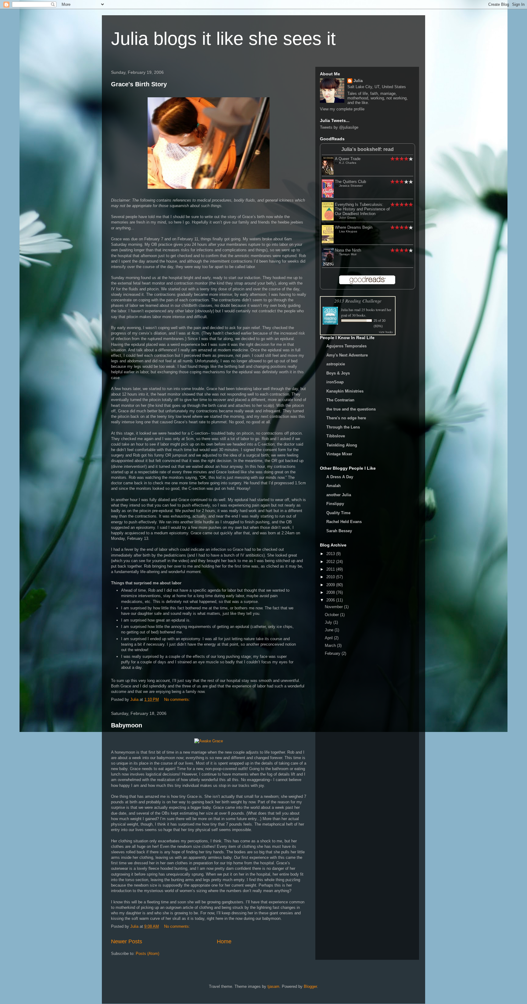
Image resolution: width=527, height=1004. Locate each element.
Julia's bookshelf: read (367, 149)
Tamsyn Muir (348, 254)
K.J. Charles (347, 162)
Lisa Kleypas (348, 231)
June (330, 630)
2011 (331, 569)
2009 (331, 585)
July (329, 622)
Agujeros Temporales (346, 346)
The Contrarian (340, 400)
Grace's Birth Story (139, 84)
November (334, 606)
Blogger (310, 986)
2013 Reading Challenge (358, 300)
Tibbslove (335, 436)
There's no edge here (346, 418)
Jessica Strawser (351, 185)
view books (386, 332)
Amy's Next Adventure (347, 355)
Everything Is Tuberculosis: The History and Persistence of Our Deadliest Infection (362, 209)
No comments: (177, 699)
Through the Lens (343, 427)
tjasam (273, 986)
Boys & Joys (338, 373)
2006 (331, 600)
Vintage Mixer (339, 454)
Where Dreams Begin (353, 227)
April (329, 638)
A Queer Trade (347, 158)
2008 (331, 592)
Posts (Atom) (147, 953)
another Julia (338, 495)
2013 (331, 553)
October (332, 614)
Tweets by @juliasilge (339, 127)
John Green (347, 217)
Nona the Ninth (348, 250)
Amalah (333, 485)
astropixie (335, 364)
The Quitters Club (350, 181)
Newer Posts (126, 941)
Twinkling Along (341, 445)
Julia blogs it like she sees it (223, 38)
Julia (358, 80)
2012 (331, 561)
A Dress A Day (339, 477)
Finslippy (335, 503)
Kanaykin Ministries (345, 391)
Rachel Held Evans (344, 521)
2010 (331, 577)
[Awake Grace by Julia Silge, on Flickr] (208, 741)
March (331, 645)
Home (224, 941)
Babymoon (126, 725)
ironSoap (335, 382)
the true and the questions (351, 409)
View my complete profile (342, 109)
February (333, 653)
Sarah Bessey (339, 531)
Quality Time (338, 513)
